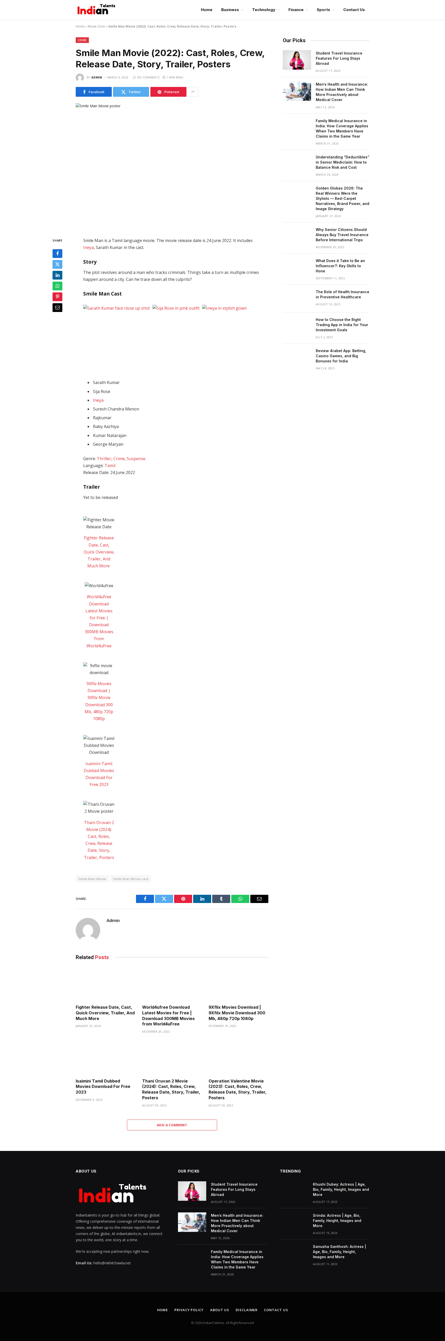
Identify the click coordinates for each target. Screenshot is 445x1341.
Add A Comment (172, 1125)
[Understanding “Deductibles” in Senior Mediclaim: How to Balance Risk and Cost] (297, 164)
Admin (96, 77)
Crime (82, 40)
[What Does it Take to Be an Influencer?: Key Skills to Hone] (297, 267)
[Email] (57, 307)
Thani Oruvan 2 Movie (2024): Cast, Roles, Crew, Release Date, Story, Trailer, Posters (171, 1089)
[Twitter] (57, 264)
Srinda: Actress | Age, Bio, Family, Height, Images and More (337, 1220)
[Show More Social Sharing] (193, 92)
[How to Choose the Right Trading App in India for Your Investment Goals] (297, 326)
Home (206, 9)
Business (230, 9)
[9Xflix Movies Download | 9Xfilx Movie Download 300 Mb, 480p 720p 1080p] (238, 984)
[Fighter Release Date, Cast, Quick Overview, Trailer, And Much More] (105, 984)
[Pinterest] (57, 296)
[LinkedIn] (57, 275)
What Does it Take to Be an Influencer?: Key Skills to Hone (340, 265)
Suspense (136, 458)
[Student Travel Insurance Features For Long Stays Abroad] (297, 60)
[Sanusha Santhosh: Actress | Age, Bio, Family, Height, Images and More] (294, 1253)
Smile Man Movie (92, 879)
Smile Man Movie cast (131, 879)
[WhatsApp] (57, 286)
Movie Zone (96, 26)
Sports (323, 9)
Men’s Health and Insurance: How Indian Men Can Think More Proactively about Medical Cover (342, 92)
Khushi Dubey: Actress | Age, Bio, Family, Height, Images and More (341, 1189)
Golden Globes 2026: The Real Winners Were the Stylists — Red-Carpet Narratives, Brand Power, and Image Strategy (342, 198)
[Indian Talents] (97, 10)
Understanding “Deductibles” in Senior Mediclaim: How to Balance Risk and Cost (342, 162)
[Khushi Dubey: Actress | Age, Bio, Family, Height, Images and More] (294, 1191)
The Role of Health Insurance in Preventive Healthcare (342, 294)
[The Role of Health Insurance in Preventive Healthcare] (297, 298)
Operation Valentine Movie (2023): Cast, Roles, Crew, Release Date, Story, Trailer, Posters (238, 1089)
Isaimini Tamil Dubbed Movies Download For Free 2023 (103, 1086)
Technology (263, 9)
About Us (219, 1310)
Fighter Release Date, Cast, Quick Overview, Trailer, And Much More (99, 552)
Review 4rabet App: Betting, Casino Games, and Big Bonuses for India (341, 355)
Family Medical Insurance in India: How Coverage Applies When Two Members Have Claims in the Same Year (342, 128)
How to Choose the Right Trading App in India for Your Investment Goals (342, 324)
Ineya (88, 247)
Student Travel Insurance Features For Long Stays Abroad (339, 58)
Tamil (110, 465)
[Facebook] (57, 253)
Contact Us (354, 9)
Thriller (104, 458)
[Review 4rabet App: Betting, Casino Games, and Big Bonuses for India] (297, 357)
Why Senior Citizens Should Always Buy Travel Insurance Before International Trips (342, 234)
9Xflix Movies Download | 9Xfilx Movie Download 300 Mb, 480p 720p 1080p (237, 1013)
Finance (296, 9)
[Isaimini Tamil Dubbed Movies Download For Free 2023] (105, 1057)
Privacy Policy (189, 1310)
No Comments (148, 77)
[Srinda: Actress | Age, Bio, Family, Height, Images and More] (294, 1222)
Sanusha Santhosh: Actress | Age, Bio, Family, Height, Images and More (339, 1251)
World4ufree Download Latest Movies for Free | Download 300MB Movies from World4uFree (168, 1015)
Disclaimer (247, 1310)
